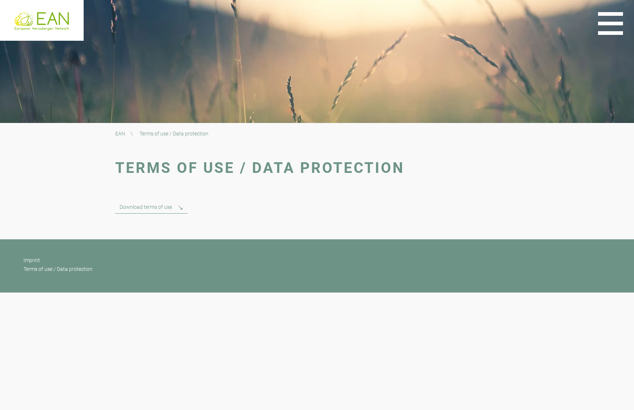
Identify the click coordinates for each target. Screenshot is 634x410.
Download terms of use (146, 207)
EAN (120, 134)
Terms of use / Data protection (57, 269)
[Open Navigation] (610, 23)
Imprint (31, 260)
